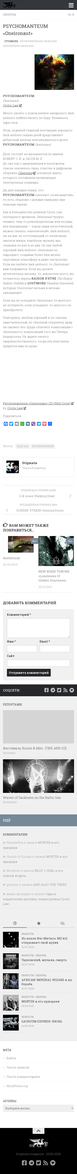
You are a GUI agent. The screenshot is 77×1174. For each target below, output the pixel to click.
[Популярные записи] (38, 923)
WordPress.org (17, 1086)
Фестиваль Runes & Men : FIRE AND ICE (35, 748)
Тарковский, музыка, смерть (44, 960)
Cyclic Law (11, 105)
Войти (11, 1058)
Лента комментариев (23, 1077)
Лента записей (18, 1067)
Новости (28, 933)
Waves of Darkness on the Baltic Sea (32, 797)
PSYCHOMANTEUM (43, 446)
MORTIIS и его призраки (41, 1001)
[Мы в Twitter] (59, 690)
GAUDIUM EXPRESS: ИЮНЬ (42, 1021)
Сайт (11, 656)
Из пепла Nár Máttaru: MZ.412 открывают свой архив (44, 940)
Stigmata (11, 41)
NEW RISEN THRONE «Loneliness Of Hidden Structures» (53, 575)
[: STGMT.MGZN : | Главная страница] (11, 5)
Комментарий (19, 614)
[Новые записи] (15, 923)
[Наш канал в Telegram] (52, 690)
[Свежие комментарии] (62, 923)
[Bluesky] (71, 690)
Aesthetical (11, 558)
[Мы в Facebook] (46, 690)
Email (45, 641)
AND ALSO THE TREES (50, 885)
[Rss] (65, 690)
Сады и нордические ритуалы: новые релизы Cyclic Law (36, 899)
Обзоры (9, 14)
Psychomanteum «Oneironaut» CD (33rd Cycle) (36, 403)
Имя (11, 641)
